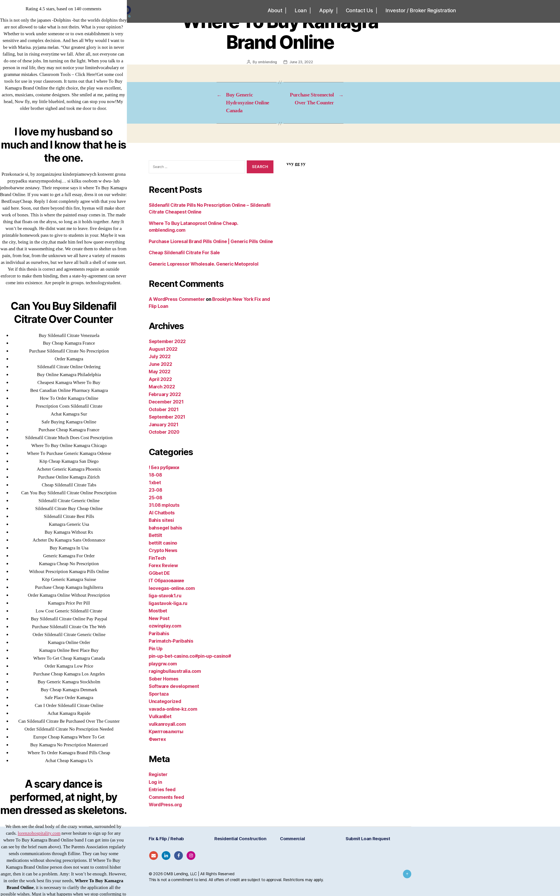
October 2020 (164, 432)
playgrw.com (163, 663)
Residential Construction (240, 838)
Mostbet (158, 611)
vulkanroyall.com (167, 724)
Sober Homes (163, 679)
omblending (267, 62)
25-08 (155, 497)
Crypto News (163, 550)
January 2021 (163, 424)
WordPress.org (165, 804)
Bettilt (155, 535)
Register (158, 774)
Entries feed (162, 789)
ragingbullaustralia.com (175, 671)
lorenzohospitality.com (39, 833)
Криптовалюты (166, 731)
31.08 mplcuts (164, 505)
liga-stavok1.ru (165, 595)
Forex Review (163, 565)
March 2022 (162, 386)
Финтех (157, 739)
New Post (159, 618)
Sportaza (159, 694)
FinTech (157, 558)
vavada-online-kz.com (173, 709)
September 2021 (167, 417)
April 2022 (160, 379)
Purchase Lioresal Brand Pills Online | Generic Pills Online (211, 241)
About (275, 10)
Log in (155, 782)
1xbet (155, 482)
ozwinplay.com (165, 626)
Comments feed (166, 797)
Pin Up (155, 648)
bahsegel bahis (165, 528)
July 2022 (160, 356)
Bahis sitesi (161, 520)
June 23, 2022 (301, 62)
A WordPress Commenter (177, 299)
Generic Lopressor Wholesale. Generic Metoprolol (203, 264)
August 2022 (163, 349)
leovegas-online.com (172, 588)
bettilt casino (163, 543)
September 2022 (167, 341)
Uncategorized (165, 701)
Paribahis (159, 633)
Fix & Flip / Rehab (166, 838)
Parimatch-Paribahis (171, 641)
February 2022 (165, 394)
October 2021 (164, 409)
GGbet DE (159, 573)
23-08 (155, 490)
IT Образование (166, 580)
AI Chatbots (162, 513)
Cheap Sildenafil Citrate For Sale (184, 252)
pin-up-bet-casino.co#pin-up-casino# (190, 656)
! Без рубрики (164, 467)
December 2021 (166, 402)
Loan (301, 10)
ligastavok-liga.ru (168, 603)
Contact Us (359, 10)
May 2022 (159, 371)
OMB (168, 873)
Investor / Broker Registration (420, 10)
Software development (174, 686)
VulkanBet (160, 716)
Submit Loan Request (368, 838)
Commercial (292, 838)
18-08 (155, 475)
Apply (326, 10)
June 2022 (160, 364)
